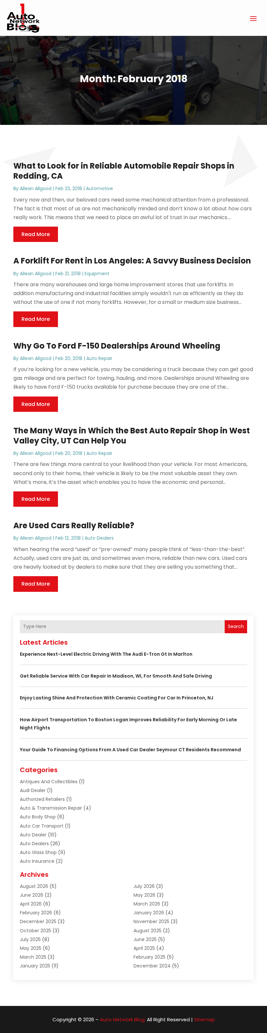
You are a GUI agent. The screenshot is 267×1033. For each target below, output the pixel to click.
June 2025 (145, 939)
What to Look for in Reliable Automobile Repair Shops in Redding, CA (123, 170)
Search (236, 626)
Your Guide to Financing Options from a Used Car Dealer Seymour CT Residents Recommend (130, 749)
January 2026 (149, 912)
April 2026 (31, 904)
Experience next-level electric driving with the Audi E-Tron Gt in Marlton (106, 654)
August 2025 (148, 930)
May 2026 (144, 895)
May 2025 (30, 948)
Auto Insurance (37, 861)
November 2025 (151, 921)
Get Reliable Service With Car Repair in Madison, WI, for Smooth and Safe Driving (116, 676)
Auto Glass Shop (38, 852)
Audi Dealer (33, 790)
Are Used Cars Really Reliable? (73, 525)
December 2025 (38, 921)
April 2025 (144, 948)
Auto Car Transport (41, 826)
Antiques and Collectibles (48, 781)
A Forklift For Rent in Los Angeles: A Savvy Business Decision (132, 260)
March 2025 (33, 957)
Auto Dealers (99, 538)
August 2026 (34, 886)
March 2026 (147, 904)
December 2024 (152, 966)
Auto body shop (38, 817)
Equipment (97, 273)
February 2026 (36, 912)
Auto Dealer (33, 834)
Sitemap (204, 1019)
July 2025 (30, 939)
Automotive (99, 188)
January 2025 (35, 966)
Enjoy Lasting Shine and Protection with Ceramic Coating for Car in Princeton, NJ (116, 698)
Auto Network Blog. (123, 1019)
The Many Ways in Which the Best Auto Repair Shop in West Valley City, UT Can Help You (131, 435)
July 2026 (144, 886)
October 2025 (35, 930)
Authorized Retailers (42, 799)
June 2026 (31, 895)
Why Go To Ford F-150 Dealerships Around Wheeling (116, 345)
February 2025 (149, 957)
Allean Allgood (35, 188)
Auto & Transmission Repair (51, 808)
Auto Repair (99, 358)
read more (35, 234)
